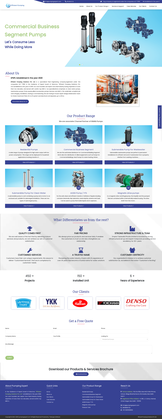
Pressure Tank (86, 407)
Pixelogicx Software (55, 417)
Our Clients (142, 6)
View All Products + (29, 162)
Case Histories (131, 6)
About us (49, 394)
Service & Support (118, 6)
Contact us (50, 402)
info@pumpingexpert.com (52, 1)
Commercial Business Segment (91, 394)
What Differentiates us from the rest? (81, 220)
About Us (89, 6)
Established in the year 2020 (143, 1)
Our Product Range (81, 116)
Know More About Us (19, 101)
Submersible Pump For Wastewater (92, 397)
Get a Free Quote (81, 321)
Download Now (82, 374)
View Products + (29, 206)
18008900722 (70, 1)
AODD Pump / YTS (87, 402)
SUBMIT (9, 358)
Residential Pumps (87, 392)
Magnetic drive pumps (89, 405)
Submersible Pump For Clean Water (92, 399)
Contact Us (153, 6)
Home (81, 6)
